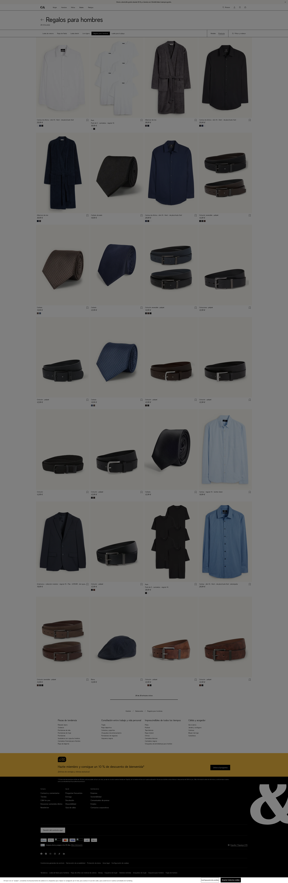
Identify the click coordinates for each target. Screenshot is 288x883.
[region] (144, 880)
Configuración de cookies (210, 880)
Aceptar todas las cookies (231, 880)
